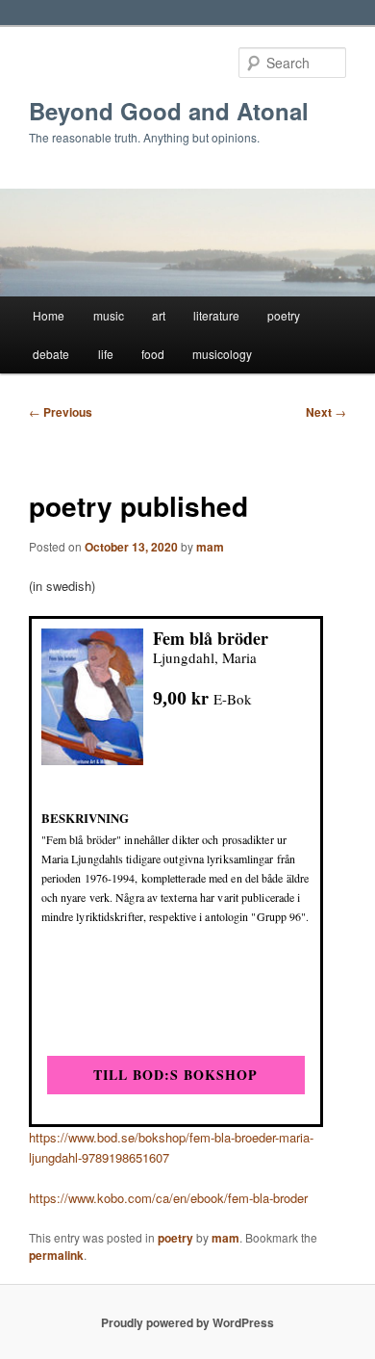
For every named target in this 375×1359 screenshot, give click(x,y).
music (108, 315)
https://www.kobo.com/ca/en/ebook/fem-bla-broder (168, 1198)
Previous (60, 412)
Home (48, 315)
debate (51, 354)
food (152, 354)
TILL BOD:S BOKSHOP (175, 1074)
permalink (56, 1255)
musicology (222, 354)
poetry (283, 315)
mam (210, 546)
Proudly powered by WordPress (187, 1322)
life (105, 354)
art (158, 315)
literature (216, 315)
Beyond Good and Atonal (169, 110)
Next (326, 412)
